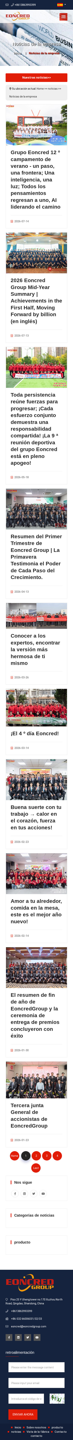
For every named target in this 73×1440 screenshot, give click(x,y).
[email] (7, 5)
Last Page (36, 1169)
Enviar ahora (23, 1414)
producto (57, 1427)
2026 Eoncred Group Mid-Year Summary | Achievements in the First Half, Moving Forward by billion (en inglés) (36, 300)
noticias (53, 88)
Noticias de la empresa (23, 96)
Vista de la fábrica (38, 1431)
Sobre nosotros (36, 1427)
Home (40, 88)
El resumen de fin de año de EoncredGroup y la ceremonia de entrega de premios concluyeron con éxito (35, 1015)
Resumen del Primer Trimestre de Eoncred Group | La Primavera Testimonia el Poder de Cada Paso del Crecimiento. (36, 557)
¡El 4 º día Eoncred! (35, 733)
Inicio (17, 53)
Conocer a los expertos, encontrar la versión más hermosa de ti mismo (35, 649)
